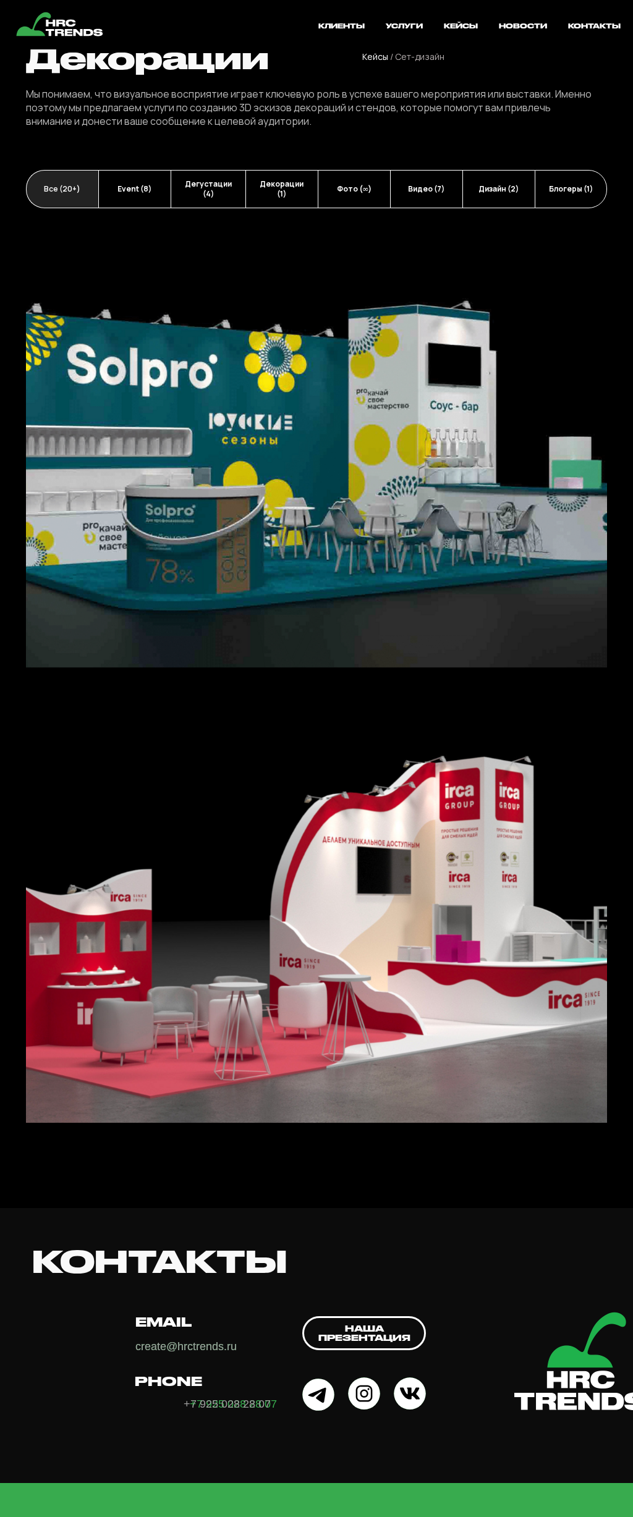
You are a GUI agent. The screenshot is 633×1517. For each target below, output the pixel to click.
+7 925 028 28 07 (227, 1404)
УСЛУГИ (404, 26)
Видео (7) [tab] (426, 189)
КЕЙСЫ (461, 26)
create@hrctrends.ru (186, 1346)
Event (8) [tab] (134, 189)
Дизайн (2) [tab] (498, 189)
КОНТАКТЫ (594, 26)
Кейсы (375, 56)
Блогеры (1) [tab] (571, 189)
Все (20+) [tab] (62, 189)
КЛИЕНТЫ (341, 26)
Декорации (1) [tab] (282, 189)
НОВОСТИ (523, 26)
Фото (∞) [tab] (354, 189)
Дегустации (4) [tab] (208, 189)
